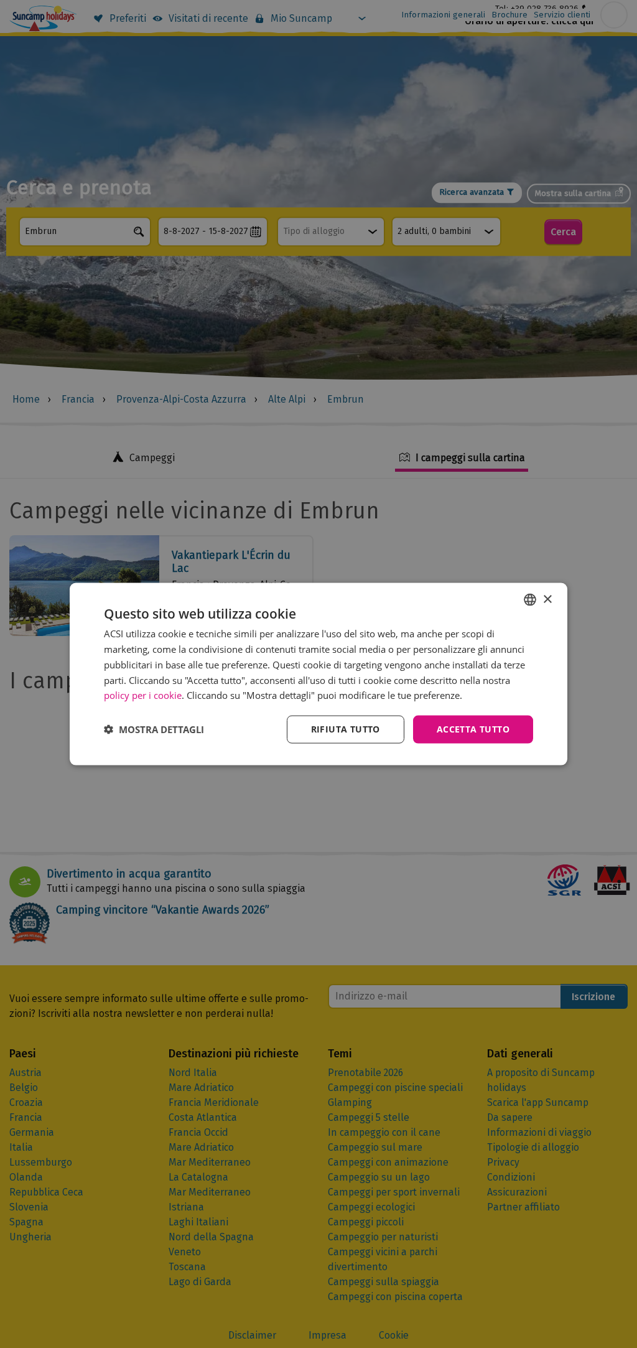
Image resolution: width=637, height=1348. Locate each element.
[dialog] (318, 674)
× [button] (547, 599)
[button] (154, 729)
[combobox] (530, 600)
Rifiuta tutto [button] (345, 729)
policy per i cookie (143, 695)
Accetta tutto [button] (473, 729)
